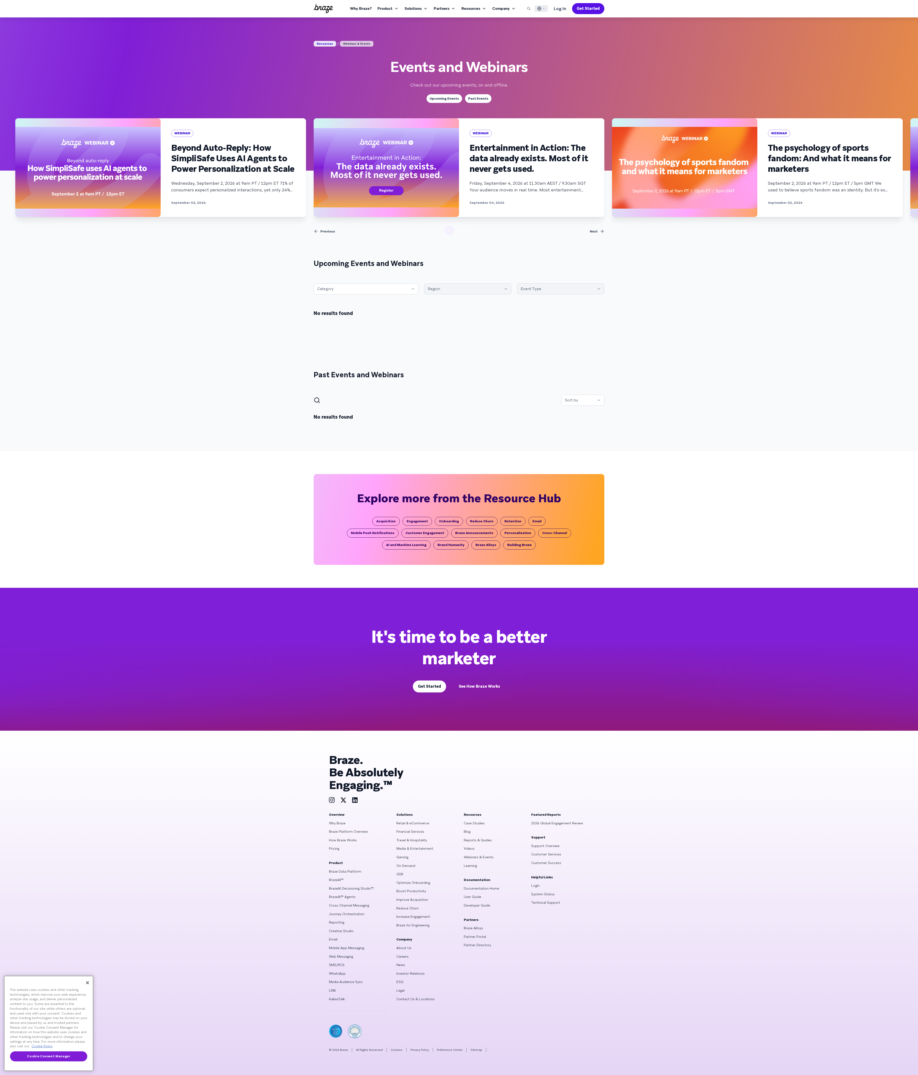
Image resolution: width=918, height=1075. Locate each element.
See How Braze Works (479, 686)
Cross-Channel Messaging (349, 905)
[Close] (87, 983)
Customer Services (546, 854)
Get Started (588, 8)
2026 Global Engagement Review (557, 823)
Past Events (478, 98)
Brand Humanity (450, 545)
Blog (467, 831)
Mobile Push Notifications (372, 533)
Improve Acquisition (412, 899)
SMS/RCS (336, 965)
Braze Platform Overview (348, 831)
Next (594, 231)
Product (385, 8)
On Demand (405, 866)
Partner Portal (475, 937)
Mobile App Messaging (346, 948)
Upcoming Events (444, 98)
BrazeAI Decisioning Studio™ (351, 888)
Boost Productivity (411, 891)
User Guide (472, 897)
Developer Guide (477, 905)
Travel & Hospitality (411, 840)
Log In (560, 8)
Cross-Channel (554, 533)
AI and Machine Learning (406, 545)
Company (501, 8)
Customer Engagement (424, 533)
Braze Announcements (474, 533)
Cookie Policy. (42, 1046)
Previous (327, 231)
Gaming (402, 857)
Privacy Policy (419, 1050)
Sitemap (476, 1050)
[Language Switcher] (541, 8)
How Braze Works (343, 840)
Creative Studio (341, 931)
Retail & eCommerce (412, 823)
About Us (403, 948)
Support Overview (545, 846)
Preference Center (450, 1050)
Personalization (517, 533)
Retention (512, 521)
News (400, 965)
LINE (332, 990)
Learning (470, 866)
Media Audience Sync (346, 982)
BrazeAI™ (336, 880)
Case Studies (474, 823)
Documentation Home (481, 888)
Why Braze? (361, 8)
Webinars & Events (356, 44)
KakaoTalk (337, 999)
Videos (469, 848)
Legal (400, 990)
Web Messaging (341, 956)
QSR (399, 874)
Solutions (413, 8)
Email (536, 521)
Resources (470, 8)
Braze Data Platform (345, 871)
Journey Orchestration (346, 914)
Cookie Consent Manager (48, 1056)
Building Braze (519, 545)
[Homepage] (323, 8)
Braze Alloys (485, 545)
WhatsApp (337, 973)
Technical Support (545, 902)
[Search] (529, 8)
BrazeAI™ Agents (342, 897)
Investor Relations (410, 973)
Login (535, 885)
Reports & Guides (478, 840)
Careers (402, 956)
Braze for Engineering (412, 925)
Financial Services (410, 831)
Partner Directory (477, 945)
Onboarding (449, 521)
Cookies (397, 1050)
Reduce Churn (481, 521)
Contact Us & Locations (415, 999)
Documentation (477, 880)
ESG (399, 982)
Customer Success (546, 863)
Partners (441, 8)
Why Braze (337, 823)
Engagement (417, 521)
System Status (543, 894)
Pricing (334, 848)
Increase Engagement (413, 916)
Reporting (336, 922)
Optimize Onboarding (413, 883)
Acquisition (386, 521)
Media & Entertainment (414, 848)
